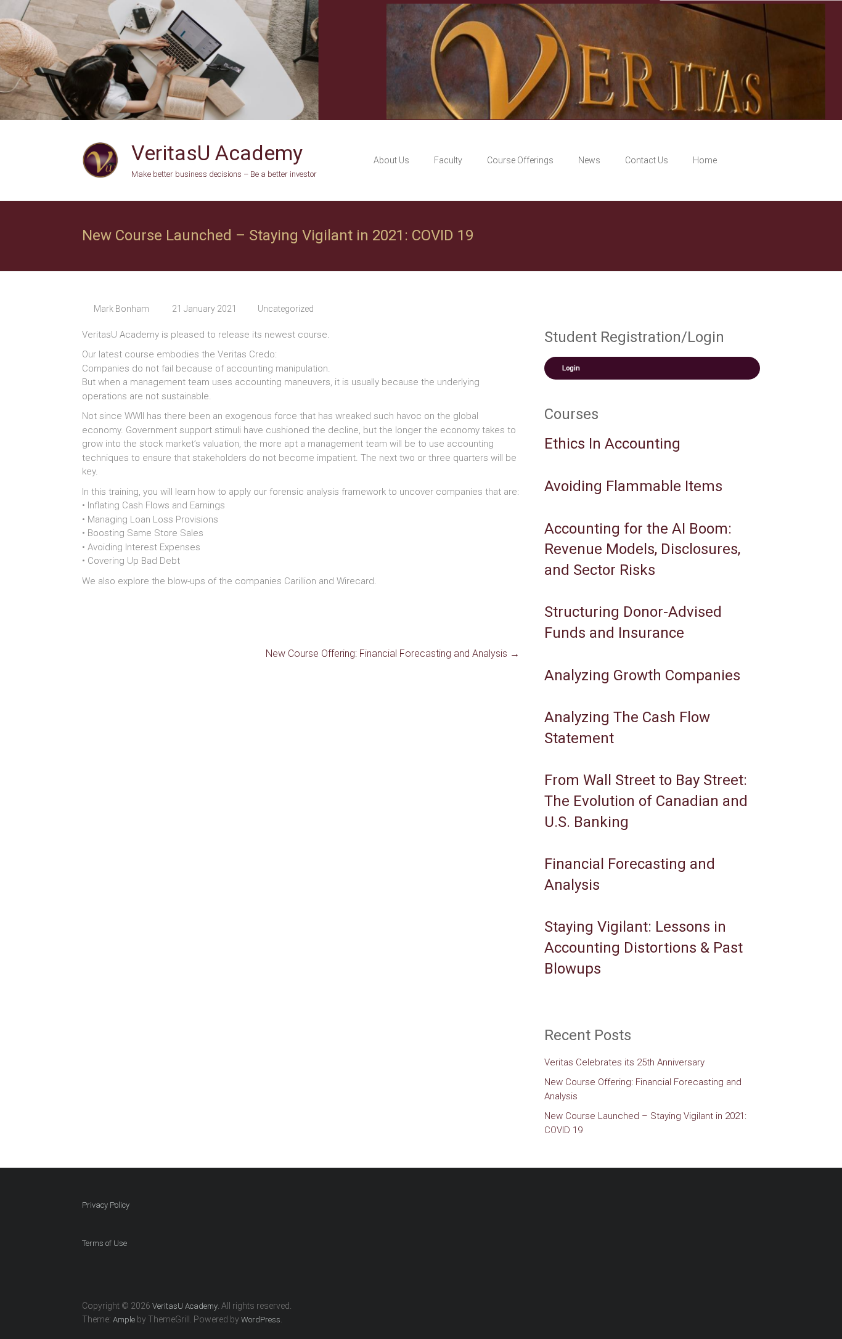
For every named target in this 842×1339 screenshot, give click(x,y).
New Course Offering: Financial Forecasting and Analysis (393, 653)
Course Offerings (520, 160)
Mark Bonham (121, 309)
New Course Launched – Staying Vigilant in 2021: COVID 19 (645, 1123)
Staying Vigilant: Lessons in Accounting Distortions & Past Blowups (643, 947)
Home (705, 160)
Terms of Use (104, 1243)
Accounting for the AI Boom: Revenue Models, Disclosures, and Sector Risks (642, 549)
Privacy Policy (105, 1205)
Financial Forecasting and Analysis (629, 874)
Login (571, 368)
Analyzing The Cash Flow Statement (627, 728)
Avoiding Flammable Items (633, 486)
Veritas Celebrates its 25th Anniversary (624, 1062)
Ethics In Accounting (612, 443)
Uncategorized (286, 309)
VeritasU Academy (217, 152)
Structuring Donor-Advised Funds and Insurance (633, 622)
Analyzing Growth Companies (642, 675)
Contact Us (646, 160)
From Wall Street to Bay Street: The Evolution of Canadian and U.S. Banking (646, 800)
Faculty (448, 160)
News (589, 160)
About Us (391, 160)
